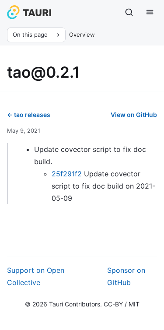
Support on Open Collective (35, 276)
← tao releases (28, 114)
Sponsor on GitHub (126, 276)
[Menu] (150, 12)
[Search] (129, 12)
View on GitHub (134, 114)
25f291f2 (67, 173)
